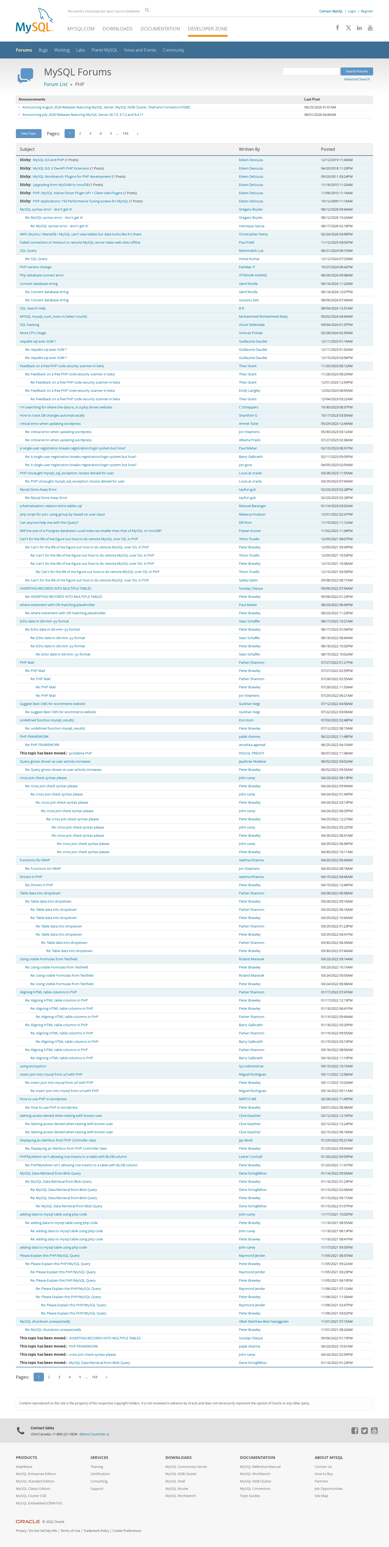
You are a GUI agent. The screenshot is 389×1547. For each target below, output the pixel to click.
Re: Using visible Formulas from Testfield (56, 967)
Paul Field (246, 242)
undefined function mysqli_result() (47, 720)
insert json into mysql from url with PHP (51, 1074)
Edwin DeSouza (251, 176)
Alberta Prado (250, 440)
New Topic (28, 133)
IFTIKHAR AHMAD (253, 275)
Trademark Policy (96, 1531)
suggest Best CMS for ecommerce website (52, 704)
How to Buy (324, 1474)
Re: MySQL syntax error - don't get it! (54, 217)
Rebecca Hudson (252, 514)
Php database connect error (42, 275)
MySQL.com (81, 28)
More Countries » (94, 1434)
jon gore (245, 465)
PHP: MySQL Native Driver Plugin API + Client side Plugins (78, 193)
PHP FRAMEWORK (34, 736)
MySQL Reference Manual (260, 1466)
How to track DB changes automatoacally (52, 415)
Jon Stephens (249, 432)
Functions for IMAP (35, 860)
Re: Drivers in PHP (39, 885)
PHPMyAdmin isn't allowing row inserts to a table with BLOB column (73, 1156)
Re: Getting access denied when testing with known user (69, 1124)
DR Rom (245, 522)
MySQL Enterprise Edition (36, 1474)
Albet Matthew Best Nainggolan (264, 1321)
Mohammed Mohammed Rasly (263, 316)
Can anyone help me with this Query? (49, 522)
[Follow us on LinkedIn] (357, 29)
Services (99, 1457)
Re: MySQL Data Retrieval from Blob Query (58, 1181)
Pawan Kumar (250, 531)
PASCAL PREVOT (251, 753)
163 (125, 133)
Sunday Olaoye (251, 588)
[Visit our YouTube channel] (368, 29)
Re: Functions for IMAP (43, 868)
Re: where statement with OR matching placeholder (65, 613)
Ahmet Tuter (249, 423)
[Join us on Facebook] (336, 29)
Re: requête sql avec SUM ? (46, 349)
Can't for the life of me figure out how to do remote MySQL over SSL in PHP (79, 539)
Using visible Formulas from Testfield (48, 959)
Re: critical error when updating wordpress (58, 432)
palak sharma (249, 736)
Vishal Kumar (249, 259)
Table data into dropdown (40, 893)
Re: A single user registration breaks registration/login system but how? (81, 456)
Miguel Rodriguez (252, 1074)
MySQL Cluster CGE (31, 1496)
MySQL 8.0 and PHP (48, 160)
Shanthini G (248, 415)
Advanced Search (357, 79)
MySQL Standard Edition (35, 1481)
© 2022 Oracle (53, 1521)
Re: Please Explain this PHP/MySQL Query (58, 1264)
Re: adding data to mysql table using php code (61, 1223)
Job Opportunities (329, 1488)
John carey (247, 778)
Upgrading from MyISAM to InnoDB (61, 185)
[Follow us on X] (346, 29)
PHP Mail (27, 662)
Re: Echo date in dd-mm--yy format (52, 629)
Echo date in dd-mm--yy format (44, 621)
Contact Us (323, 1466)
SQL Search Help (33, 308)
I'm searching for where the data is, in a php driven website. (66, 407)
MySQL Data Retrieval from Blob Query (50, 1173)
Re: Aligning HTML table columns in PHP (56, 1000)
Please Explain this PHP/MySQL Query (50, 1255)
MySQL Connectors (255, 1488)
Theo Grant (248, 366)
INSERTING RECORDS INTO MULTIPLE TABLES (55, 588)
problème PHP (80, 753)
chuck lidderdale (252, 324)
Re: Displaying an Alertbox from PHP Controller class (66, 1148)
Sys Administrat (251, 1066)
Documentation (160, 28)
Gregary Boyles (251, 209)
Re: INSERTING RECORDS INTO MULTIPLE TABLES (63, 596)
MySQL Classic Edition (33, 1488)
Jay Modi (245, 1140)
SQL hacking (29, 324)
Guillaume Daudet (253, 341)
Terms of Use (70, 1531)
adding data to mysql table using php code (53, 1214)
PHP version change (35, 267)
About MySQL (329, 1457)
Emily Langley (249, 390)
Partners (321, 1481)
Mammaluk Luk (251, 250)
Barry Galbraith (251, 456)
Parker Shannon (251, 662)
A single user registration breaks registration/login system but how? (73, 448)
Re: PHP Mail (35, 670)
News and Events (140, 50)
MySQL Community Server (186, 1466)
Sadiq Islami (248, 580)
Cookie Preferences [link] (126, 1531)
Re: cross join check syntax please (51, 786)
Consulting (99, 1481)
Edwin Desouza (251, 160)
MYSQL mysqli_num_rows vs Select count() (53, 316)
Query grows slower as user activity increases (55, 761)
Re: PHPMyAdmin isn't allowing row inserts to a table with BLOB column (81, 1165)
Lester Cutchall (250, 1156)
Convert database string (39, 283)
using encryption (33, 1066)
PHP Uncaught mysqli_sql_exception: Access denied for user (67, 473)
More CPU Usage (33, 333)
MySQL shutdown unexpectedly (45, 1321)
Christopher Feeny (253, 234)
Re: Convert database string (47, 292)
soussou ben (249, 300)
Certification (100, 1474)
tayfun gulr (247, 489)
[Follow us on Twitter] (364, 1433)
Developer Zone (208, 28)
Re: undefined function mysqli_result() (55, 728)
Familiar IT (247, 267)
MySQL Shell (175, 1481)
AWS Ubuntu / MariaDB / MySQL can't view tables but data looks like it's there (80, 234)
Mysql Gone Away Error (38, 489)
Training (97, 1466)
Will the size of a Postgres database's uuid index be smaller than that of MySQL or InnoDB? (91, 531)
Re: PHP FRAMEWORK (42, 745)
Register (367, 11)
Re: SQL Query (36, 259)
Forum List (55, 84)
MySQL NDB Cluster (181, 1474)
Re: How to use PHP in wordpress (51, 1107)
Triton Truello (249, 539)
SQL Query (28, 250)
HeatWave (24, 1466)
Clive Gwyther (250, 1115)
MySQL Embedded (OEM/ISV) (39, 1503)
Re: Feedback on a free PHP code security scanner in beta (70, 374)
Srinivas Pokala (251, 333)
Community (173, 50)
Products (26, 1457)
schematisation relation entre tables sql (51, 506)
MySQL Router (176, 1488)
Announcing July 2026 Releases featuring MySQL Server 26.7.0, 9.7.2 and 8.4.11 (82, 114)
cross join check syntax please (43, 778)
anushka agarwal (252, 745)
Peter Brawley (250, 547)
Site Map (321, 1496)
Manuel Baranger (252, 506)
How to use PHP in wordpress (43, 1099)
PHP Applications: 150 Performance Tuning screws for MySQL (80, 201)
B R (241, 308)
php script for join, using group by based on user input (62, 514)
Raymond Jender (252, 1255)
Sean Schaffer (249, 621)
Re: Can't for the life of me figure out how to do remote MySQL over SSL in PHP (87, 547)
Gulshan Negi (249, 704)
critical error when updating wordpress (50, 423)
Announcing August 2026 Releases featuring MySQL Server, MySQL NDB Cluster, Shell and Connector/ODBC (106, 107)
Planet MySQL (104, 50)
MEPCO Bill (247, 1099)
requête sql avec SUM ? (38, 341)
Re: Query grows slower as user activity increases (63, 769)
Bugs (43, 50)
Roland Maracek (251, 959)
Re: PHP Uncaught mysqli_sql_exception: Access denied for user (75, 481)
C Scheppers (248, 407)
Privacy (21, 1531)
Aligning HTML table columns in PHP (48, 992)
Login (352, 11)
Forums (24, 50)
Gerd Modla (248, 283)
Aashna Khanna (251, 860)
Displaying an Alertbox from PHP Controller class (58, 1140)
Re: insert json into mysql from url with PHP (59, 1082)
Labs (80, 50)
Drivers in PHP (31, 877)
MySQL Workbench (180, 1496)
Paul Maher (248, 448)
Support (97, 1488)
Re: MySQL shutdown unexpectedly (53, 1329)
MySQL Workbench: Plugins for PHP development (72, 176)
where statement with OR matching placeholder (57, 605)
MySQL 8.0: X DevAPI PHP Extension (61, 168)
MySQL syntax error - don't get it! (46, 209)
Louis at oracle (250, 473)
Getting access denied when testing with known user (61, 1115)
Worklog (62, 50)
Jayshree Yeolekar (252, 761)
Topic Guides (250, 1496)
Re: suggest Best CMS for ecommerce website (60, 712)
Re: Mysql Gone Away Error (46, 497)
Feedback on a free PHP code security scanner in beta (62, 366)
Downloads (118, 28)
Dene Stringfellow (252, 1173)
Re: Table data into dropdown (48, 901)
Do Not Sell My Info (43, 1531)
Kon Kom (246, 720)
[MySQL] (34, 21)
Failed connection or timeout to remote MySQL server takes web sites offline (80, 242)
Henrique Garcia (251, 226)
